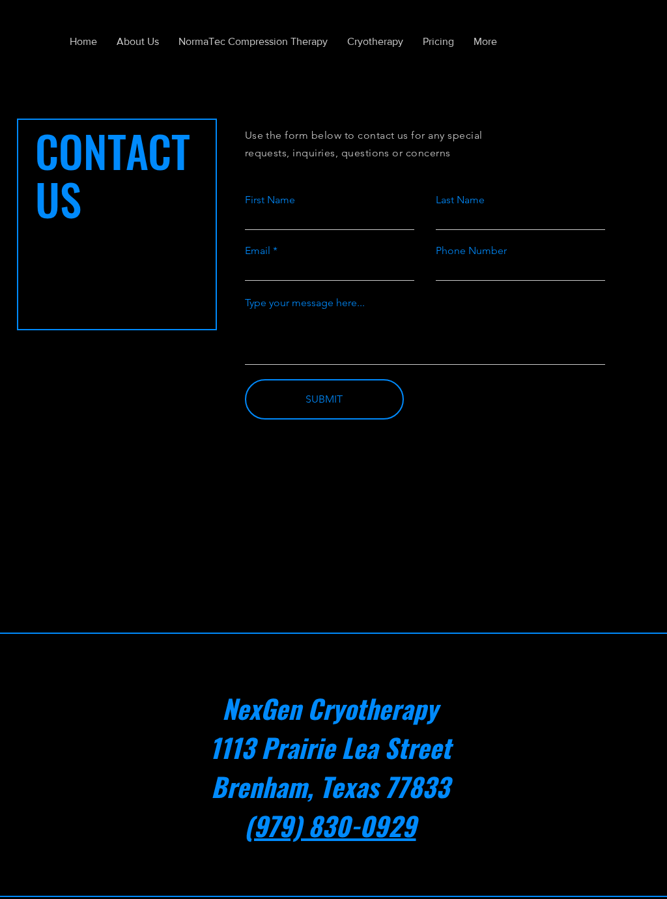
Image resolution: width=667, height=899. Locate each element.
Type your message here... (305, 303)
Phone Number (471, 251)
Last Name (460, 200)
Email (257, 251)
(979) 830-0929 (330, 825)
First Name (270, 200)
